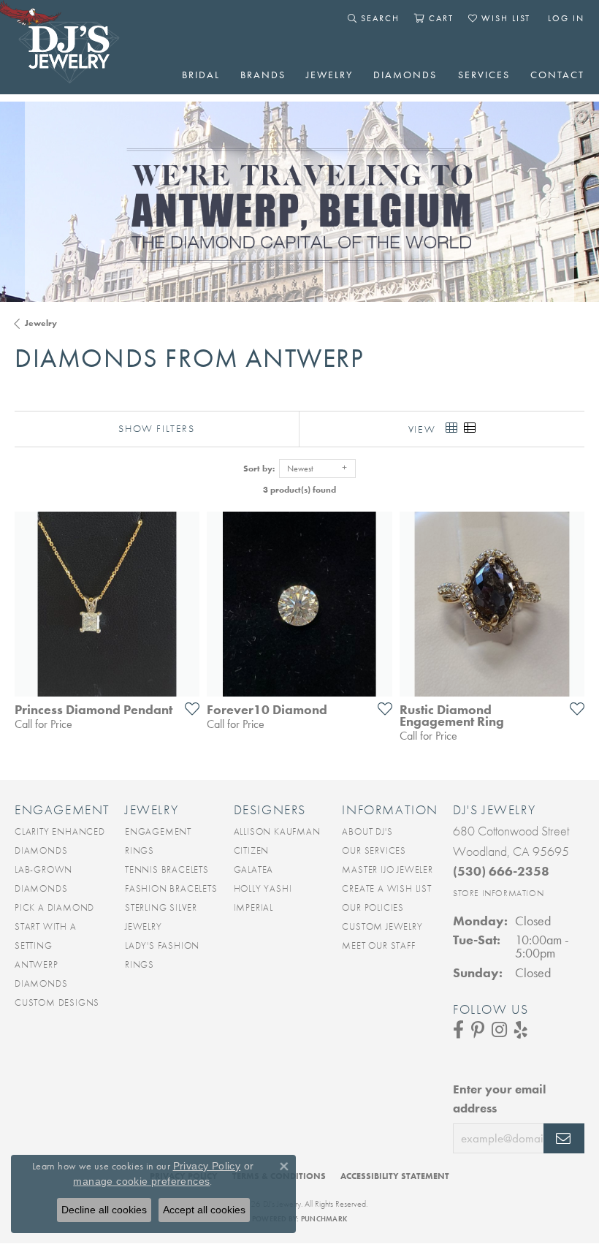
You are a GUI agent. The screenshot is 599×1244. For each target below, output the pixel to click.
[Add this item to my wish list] (187, 708)
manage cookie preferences (141, 1181)
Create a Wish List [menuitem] (386, 888)
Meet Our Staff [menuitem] (378, 945)
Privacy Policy (207, 1166)
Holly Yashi (263, 888)
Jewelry (329, 74)
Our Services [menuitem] (374, 850)
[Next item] (568, 603)
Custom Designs (57, 1002)
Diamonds (405, 74)
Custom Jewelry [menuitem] (382, 926)
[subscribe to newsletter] (563, 1138)
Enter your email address (499, 1098)
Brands (263, 74)
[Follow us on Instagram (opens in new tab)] (499, 1030)
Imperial (253, 907)
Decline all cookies (104, 1209)
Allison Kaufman (277, 831)
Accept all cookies (204, 1209)
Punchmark (324, 1219)
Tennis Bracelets (167, 869)
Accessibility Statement (394, 1176)
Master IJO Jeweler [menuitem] (387, 869)
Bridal (201, 74)
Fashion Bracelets (171, 888)
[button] (374, 18)
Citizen (252, 850)
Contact (557, 74)
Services (484, 74)
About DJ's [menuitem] (367, 831)
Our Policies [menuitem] (373, 907)
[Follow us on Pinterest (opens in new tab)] (477, 1030)
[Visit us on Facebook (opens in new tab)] (458, 1030)
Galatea (254, 869)
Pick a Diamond (54, 907)
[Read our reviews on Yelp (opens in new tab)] (520, 1030)
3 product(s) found (299, 490)
